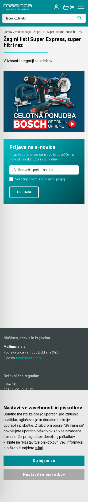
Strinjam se (44, 460)
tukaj (39, 448)
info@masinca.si (29, 358)
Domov (8, 32)
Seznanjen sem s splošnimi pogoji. (40, 179)
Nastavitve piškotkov (44, 474)
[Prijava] (56, 7)
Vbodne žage (23, 32)
